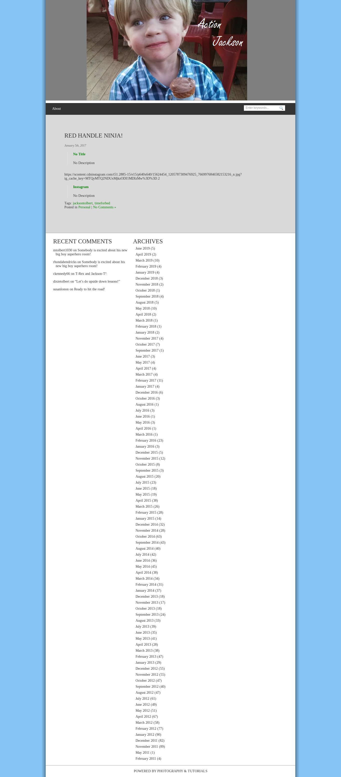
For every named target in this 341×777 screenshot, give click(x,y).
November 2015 (147, 458)
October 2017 (145, 344)
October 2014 (145, 536)
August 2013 (145, 620)
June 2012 (143, 704)
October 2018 (145, 290)
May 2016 (143, 422)
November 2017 (147, 338)
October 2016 (145, 398)
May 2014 (143, 566)
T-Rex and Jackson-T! (91, 274)
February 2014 (146, 584)
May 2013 (143, 638)
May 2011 (143, 752)
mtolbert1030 (62, 250)
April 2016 (143, 428)
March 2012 (144, 722)
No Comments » (104, 207)
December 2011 (147, 740)
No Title (79, 154)
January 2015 (145, 518)
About (56, 109)
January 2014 (145, 590)
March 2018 (144, 320)
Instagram (81, 187)
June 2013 (143, 632)
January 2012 (145, 734)
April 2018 (143, 314)
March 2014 (144, 578)
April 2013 (143, 644)
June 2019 (143, 248)
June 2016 (143, 416)
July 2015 (142, 482)
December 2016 (147, 392)
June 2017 (143, 356)
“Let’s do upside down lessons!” (97, 281)
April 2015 (143, 500)
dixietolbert (61, 281)
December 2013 (147, 596)
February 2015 (146, 512)
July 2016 (142, 410)
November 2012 (147, 674)
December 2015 (147, 452)
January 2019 (145, 272)
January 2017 (145, 386)
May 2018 (143, 308)
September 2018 (147, 296)
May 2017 (143, 362)
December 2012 (147, 668)
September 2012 (147, 686)
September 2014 (147, 542)
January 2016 (145, 446)
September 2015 (147, 470)
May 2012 (143, 710)
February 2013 (146, 656)
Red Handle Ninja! (93, 135)
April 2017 (143, 368)
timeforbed (102, 203)
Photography (170, 771)
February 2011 (146, 758)
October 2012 (145, 680)
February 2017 (146, 380)
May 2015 (143, 494)
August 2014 (145, 548)
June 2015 (143, 488)
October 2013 (145, 608)
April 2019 (143, 254)
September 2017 (147, 350)
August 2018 (145, 302)
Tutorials (197, 771)
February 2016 (146, 440)
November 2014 (147, 530)
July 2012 (142, 698)
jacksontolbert (83, 203)
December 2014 (147, 524)
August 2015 (145, 476)
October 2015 (145, 464)
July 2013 (142, 626)
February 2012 (146, 728)
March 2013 (144, 650)
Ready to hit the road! (89, 289)
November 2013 (147, 602)
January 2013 (145, 662)
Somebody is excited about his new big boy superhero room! (90, 264)
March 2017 (144, 374)
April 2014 (143, 572)
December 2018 (147, 278)
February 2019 (146, 266)
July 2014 (142, 554)
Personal (84, 207)
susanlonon (61, 289)
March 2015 (144, 506)
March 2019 (144, 260)
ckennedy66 (61, 274)
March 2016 (144, 434)
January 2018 (145, 332)
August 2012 (145, 692)
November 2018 (147, 284)
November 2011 (147, 746)
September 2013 (147, 614)
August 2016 (145, 404)
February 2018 (146, 326)
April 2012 (143, 716)
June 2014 (143, 560)
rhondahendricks (64, 262)
